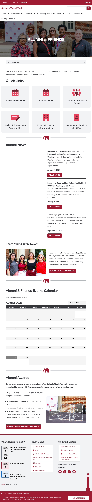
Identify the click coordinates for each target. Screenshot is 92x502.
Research (28, 13)
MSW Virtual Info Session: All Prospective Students (18, 476)
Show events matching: (13, 297)
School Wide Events (15, 100)
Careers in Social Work (69, 454)
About (3, 13)
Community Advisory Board (77, 102)
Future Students (67, 450)
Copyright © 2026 (12, 493)
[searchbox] (77, 8)
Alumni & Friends (73, 13)
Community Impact (44, 13)
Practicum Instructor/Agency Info (42, 458)
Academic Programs (68, 447)
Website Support (39, 470)
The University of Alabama (23, 493)
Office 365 (37, 467)
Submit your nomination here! (23, 426)
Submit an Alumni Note (62, 270)
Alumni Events (46, 100)
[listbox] (77, 303)
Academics (15, 13)
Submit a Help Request (41, 454)
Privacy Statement (15, 499)
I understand (78, 498)
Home (3, 484)
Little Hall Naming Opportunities (46, 127)
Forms (36, 450)
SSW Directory (39, 447)
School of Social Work (11, 8)
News (59, 13)
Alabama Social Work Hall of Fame (76, 127)
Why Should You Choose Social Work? (69, 458)
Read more (55, 175)
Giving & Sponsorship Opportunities (15, 127)
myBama (88, 2)
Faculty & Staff (7, 18)
